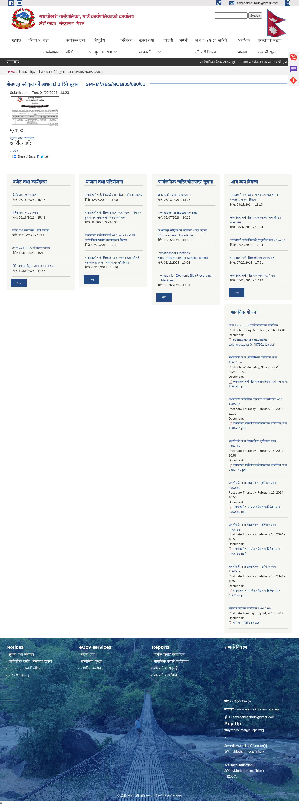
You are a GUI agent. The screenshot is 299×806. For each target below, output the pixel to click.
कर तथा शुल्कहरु (20, 675)
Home (11, 72)
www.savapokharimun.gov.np (258, 709)
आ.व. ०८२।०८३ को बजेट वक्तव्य (31, 248)
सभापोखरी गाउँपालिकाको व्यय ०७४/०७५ (252, 257)
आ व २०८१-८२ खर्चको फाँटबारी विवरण (211, 46)
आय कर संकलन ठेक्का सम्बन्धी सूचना (254, 62)
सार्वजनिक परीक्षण (165, 675)
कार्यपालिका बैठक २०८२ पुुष (205, 62)
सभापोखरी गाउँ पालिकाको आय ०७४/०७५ (252, 275)
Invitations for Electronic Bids (177, 212)
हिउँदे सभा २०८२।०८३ (25, 195)
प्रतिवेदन (126, 40)
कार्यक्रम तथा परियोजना (75, 46)
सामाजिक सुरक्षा (91, 661)
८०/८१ (14, 151)
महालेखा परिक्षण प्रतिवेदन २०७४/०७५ (250, 608)
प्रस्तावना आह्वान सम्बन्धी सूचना (269, 46)
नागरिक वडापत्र (92, 668)
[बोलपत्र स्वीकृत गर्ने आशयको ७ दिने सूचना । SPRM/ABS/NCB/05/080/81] (35, 111)
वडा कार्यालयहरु (51, 46)
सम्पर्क (183, 40)
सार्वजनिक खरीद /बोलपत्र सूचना (30, 661)
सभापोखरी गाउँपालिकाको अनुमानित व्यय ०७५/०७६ (257, 240)
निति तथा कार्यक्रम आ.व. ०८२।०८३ (32, 266)
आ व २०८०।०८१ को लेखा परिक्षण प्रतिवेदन (253, 325)
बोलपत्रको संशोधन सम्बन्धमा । (174, 195)
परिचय (32, 40)
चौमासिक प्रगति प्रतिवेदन (171, 661)
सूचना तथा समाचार (22, 138)
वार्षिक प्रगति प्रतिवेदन (169, 655)
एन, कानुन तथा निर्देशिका (25, 668)
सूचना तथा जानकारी (146, 46)
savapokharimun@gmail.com (254, 717)
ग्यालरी (168, 40)
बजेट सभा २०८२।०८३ (25, 212)
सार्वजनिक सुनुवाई (165, 668)
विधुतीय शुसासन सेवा (103, 46)
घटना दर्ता (88, 655)
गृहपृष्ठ (16, 40)
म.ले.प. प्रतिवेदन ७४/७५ (246, 622)
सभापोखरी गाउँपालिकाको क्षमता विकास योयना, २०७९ (113, 195)
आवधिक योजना (244, 46)
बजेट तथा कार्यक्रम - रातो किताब (30, 230)
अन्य (18, 283)
